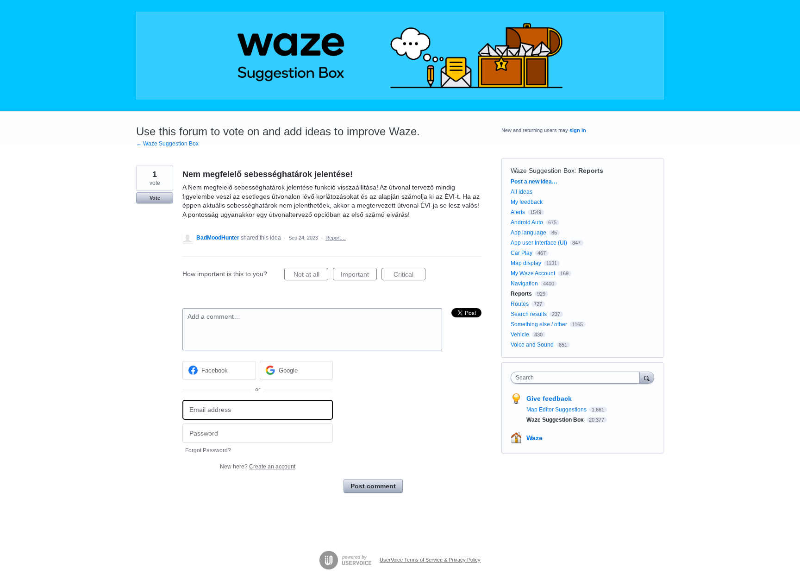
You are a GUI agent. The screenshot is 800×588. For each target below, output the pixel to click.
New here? (257, 466)
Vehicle (520, 334)
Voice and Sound (532, 344)
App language (528, 232)
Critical (409, 275)
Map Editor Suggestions (557, 409)
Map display (526, 263)
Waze (534, 438)
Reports (590, 170)
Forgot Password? (208, 450)
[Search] (646, 377)
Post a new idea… (534, 181)
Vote (155, 198)
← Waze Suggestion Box (167, 143)
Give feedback (549, 398)
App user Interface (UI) (539, 243)
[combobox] (577, 377)
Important (359, 275)
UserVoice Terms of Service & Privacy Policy (430, 560)
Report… (335, 237)
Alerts (518, 212)
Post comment (373, 486)
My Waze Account (533, 273)
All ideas (521, 192)
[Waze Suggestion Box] (400, 56)
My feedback (527, 202)
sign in (577, 130)
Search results (529, 314)
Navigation (524, 283)
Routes (520, 304)
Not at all (311, 275)
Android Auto (527, 222)
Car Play (521, 253)
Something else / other (539, 324)
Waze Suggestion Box (543, 170)
